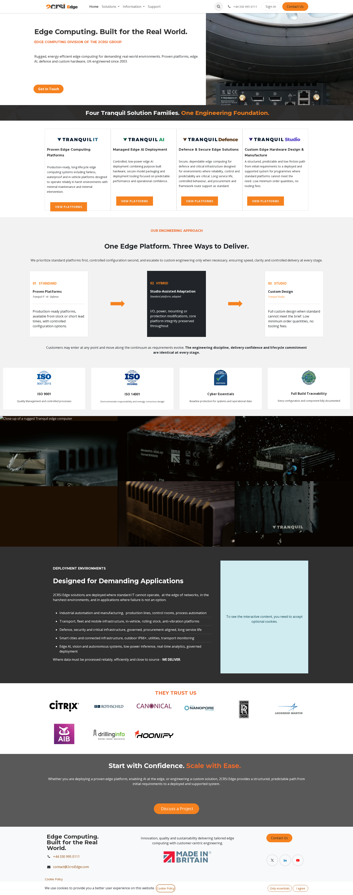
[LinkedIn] (285, 860)
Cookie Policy (54, 879)
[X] (272, 860)
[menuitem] (94, 6)
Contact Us (295, 6)
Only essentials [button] (280, 888)
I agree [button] (300, 888)
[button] (218, 6)
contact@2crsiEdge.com (71, 867)
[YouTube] (298, 860)
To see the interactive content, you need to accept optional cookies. (264, 619)
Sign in (271, 6)
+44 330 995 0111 (66, 856)
